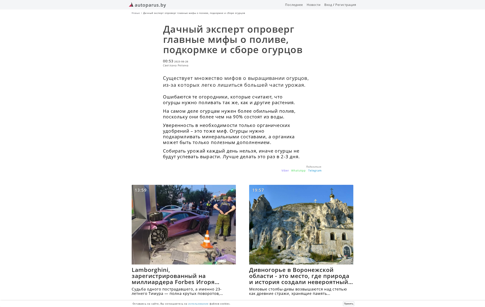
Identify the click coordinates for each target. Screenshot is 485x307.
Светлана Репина (176, 65)
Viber (285, 170)
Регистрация (345, 5)
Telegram (315, 170)
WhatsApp (298, 170)
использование (198, 303)
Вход (328, 5)
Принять (348, 303)
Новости (314, 5)
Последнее (294, 5)
